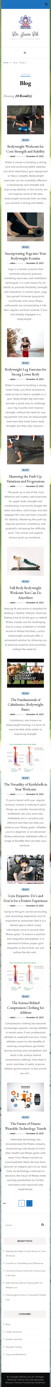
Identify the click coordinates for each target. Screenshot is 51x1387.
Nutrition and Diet (14, 1339)
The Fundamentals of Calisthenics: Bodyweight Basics (25, 704)
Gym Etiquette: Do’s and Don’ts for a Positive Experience (26, 898)
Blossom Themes (14, 1382)
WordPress (40, 1382)
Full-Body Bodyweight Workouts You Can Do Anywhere (25, 592)
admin (12, 156)
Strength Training (14, 1347)
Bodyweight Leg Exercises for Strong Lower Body (25, 372)
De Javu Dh (25, 34)
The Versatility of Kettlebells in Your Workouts (25, 787)
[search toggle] (46, 4)
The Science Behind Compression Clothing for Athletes (25, 1007)
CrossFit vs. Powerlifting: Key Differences (24, 1263)
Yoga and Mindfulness (16, 1354)
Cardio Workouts (14, 1332)
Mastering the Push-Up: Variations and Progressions (25, 479)
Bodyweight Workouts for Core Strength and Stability (25, 149)
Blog (25, 140)
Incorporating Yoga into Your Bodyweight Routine (25, 256)
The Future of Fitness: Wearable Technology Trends (25, 1126)
